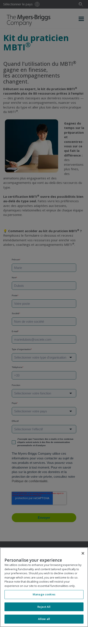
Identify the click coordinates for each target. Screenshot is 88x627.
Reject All (43, 607)
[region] (44, 587)
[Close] (83, 553)
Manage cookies (44, 594)
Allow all (44, 619)
